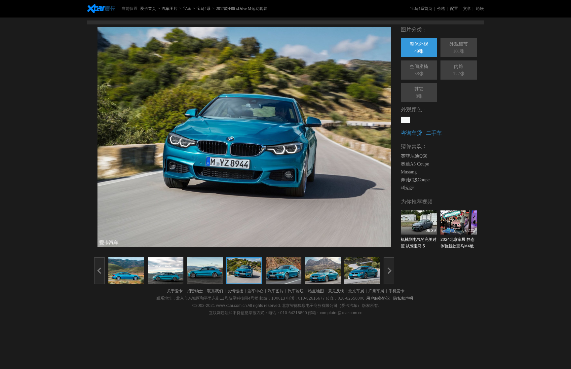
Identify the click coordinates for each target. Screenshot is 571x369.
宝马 (187, 8)
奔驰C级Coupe (415, 179)
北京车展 (356, 291)
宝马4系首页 (421, 8)
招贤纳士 (195, 291)
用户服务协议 (378, 298)
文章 (467, 8)
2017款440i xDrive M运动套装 (241, 8)
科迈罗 (408, 187)
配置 (454, 8)
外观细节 (458, 48)
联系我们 (215, 291)
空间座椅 (419, 70)
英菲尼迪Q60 (414, 156)
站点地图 (316, 291)
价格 (441, 8)
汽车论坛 (296, 291)
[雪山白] (405, 120)
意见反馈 (336, 291)
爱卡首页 (148, 8)
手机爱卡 (396, 291)
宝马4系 (203, 8)
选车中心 (255, 291)
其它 (419, 93)
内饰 (459, 70)
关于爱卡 (175, 291)
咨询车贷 (411, 133)
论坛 (480, 8)
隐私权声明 (403, 298)
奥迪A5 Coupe (415, 164)
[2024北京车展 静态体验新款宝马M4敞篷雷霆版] (458, 222)
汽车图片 (169, 8)
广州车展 (376, 291)
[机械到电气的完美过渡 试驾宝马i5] (419, 222)
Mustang (409, 171)
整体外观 (419, 48)
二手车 (434, 133)
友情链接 (235, 291)
